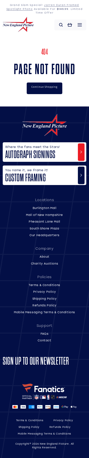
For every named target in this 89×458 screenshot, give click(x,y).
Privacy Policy (44, 291)
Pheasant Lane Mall (44, 221)
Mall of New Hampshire (44, 215)
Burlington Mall (45, 208)
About (44, 256)
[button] (61, 25)
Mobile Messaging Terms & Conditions (44, 312)
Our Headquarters (44, 235)
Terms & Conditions (44, 285)
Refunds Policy (44, 305)
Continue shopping (44, 86)
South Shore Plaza (44, 228)
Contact (44, 340)
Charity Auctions (44, 263)
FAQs (44, 333)
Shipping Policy (44, 298)
